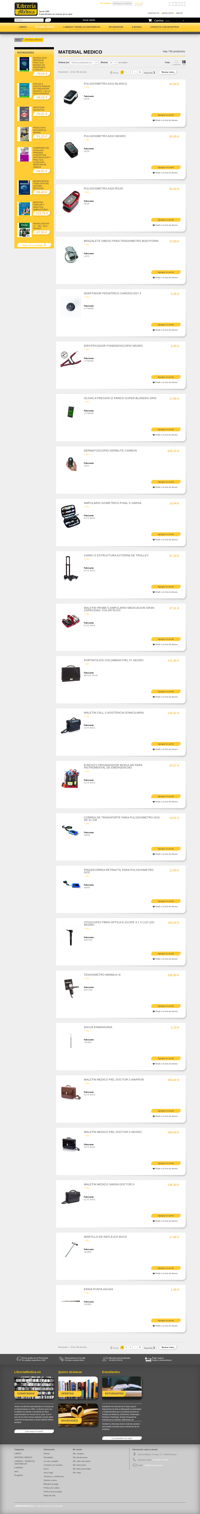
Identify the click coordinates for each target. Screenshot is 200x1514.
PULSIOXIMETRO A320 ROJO (103, 188)
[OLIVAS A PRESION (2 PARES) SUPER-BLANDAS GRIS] (71, 411)
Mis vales (77, 1473)
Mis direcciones (79, 1465)
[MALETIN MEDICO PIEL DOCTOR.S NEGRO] (71, 1145)
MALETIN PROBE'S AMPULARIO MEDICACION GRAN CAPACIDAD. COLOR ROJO (119, 609)
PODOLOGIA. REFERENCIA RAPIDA (39, 130)
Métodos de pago (51, 1484)
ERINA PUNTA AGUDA (98, 1289)
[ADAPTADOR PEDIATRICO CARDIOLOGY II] (71, 306)
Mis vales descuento (81, 1461)
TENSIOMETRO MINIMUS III (102, 974)
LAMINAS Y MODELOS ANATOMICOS (81, 27)
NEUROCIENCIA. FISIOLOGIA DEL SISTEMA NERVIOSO (41, 184)
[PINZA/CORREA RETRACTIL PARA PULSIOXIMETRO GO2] (71, 883)
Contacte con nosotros (164, 27)
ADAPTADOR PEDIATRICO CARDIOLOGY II (112, 293)
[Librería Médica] (26, 9)
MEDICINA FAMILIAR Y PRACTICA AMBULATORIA (40, 206)
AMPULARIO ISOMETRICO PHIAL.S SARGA (112, 503)
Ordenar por (63, 62)
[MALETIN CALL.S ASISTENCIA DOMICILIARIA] (71, 726)
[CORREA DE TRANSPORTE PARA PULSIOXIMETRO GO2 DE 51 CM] (71, 831)
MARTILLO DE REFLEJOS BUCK (105, 1237)
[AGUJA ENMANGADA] (71, 1040)
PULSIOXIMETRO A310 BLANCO (105, 83)
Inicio (179, 13)
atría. (16, 1471)
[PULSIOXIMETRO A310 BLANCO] (71, 97)
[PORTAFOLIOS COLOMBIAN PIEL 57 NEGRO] (71, 673)
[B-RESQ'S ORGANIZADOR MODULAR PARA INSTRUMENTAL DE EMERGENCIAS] (71, 778)
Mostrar (104, 62)
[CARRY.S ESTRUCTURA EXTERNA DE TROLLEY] (71, 568)
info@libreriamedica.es (153, 1465)
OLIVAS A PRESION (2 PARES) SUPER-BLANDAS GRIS (120, 398)
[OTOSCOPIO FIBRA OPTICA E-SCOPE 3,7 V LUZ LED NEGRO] (71, 935)
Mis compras (78, 1454)
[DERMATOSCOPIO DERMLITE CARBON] (71, 464)
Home (18, 40)
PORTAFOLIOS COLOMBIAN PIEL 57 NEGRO (113, 660)
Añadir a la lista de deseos (166, 120)
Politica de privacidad (53, 1492)
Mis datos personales (82, 1469)
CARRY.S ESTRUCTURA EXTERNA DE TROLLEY (116, 555)
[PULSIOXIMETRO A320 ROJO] (71, 202)
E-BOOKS (136, 27)
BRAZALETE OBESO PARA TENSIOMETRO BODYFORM (121, 241)
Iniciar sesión (89, 20)
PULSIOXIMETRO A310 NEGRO (105, 136)
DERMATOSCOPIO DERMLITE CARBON (110, 450)
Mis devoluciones (80, 1457)
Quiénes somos (50, 1480)
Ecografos (18, 1475)
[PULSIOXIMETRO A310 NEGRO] (71, 149)
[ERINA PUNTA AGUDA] (71, 1302)
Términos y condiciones (54, 1476)
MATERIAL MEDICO (45, 27)
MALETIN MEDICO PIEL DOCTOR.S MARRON (114, 1079)
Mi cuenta (77, 1449)
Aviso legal (48, 1473)
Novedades (25, 52)
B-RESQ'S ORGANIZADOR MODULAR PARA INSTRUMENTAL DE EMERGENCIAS (113, 766)
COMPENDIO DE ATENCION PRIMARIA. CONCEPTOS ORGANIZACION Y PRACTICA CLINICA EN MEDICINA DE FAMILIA (42, 157)
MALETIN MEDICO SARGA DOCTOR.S (109, 1184)
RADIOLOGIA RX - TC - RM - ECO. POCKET (41, 226)
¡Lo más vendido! (51, 1461)
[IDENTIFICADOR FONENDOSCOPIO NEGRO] (71, 359)
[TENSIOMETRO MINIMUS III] (71, 988)
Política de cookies (52, 1488)
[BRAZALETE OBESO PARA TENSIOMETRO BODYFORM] (71, 254)
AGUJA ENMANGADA (98, 1027)
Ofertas (47, 1454)
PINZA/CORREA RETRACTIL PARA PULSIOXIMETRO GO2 (119, 871)
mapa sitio (168, 13)
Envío (46, 1469)
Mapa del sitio (49, 1495)
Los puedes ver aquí (122, 1438)
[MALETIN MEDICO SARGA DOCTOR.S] (71, 1197)
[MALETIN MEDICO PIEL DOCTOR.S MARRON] (71, 1093)
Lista (184, 64)
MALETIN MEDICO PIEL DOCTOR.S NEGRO (113, 1132)
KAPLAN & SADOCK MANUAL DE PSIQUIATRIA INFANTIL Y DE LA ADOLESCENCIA (42, 89)
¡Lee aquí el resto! (34, 1431)
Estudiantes (116, 27)
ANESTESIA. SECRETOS (39, 108)
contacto (153, 13)
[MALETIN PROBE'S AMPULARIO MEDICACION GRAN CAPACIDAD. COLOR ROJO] (71, 621)
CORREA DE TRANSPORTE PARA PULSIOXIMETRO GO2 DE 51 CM (122, 818)
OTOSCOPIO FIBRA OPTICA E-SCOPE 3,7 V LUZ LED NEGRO (119, 923)
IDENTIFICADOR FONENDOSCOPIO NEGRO (113, 345)
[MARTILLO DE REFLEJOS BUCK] (71, 1250)
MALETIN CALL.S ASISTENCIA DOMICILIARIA (114, 712)
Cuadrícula (176, 64)
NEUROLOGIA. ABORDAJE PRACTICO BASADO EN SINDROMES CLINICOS (40, 64)
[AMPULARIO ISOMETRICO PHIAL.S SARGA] (71, 516)
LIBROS (23, 27)
